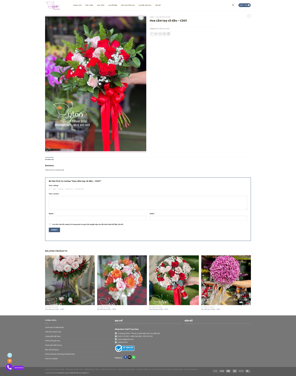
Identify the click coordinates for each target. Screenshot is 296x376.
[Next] (251, 285)
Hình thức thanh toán (53, 331)
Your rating (54, 185)
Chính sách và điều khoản (54, 327)
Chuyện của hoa (145, 5)
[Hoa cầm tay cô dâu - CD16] (122, 280)
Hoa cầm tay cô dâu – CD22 (210, 309)
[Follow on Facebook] (125, 357)
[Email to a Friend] (160, 34)
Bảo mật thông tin (52, 349)
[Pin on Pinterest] (164, 34)
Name (51, 213)
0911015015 (19, 367)
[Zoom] (48, 150)
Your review (54, 194)
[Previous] (45, 285)
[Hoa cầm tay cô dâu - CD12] (174, 280)
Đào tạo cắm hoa (128, 5)
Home (152, 17)
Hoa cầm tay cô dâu (163, 17)
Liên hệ (158, 5)
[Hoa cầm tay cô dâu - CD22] (226, 280)
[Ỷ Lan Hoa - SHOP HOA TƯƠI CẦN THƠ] (56, 5)
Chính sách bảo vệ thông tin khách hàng (60, 354)
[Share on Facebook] (152, 34)
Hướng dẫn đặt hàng (52, 336)
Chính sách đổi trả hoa (53, 345)
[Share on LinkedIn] (168, 34)
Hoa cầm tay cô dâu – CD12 (158, 309)
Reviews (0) (49, 159)
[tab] (49, 159)
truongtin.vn (84, 372)
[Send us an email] (129, 357)
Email (152, 213)
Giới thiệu (89, 5)
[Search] (233, 5)
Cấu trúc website (51, 358)
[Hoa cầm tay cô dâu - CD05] (70, 280)
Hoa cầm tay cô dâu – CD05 (54, 309)
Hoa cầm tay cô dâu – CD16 (106, 309)
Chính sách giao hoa (52, 340)
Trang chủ (77, 5)
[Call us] (134, 357)
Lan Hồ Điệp (112, 5)
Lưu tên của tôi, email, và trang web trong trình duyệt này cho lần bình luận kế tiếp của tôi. (87, 224)
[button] (148, 333)
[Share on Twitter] (156, 34)
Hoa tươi (100, 5)
